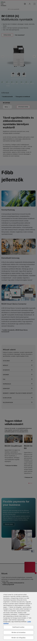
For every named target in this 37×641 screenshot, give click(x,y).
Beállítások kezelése (18, 627)
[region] (18, 616)
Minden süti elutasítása (18, 632)
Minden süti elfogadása (19, 638)
